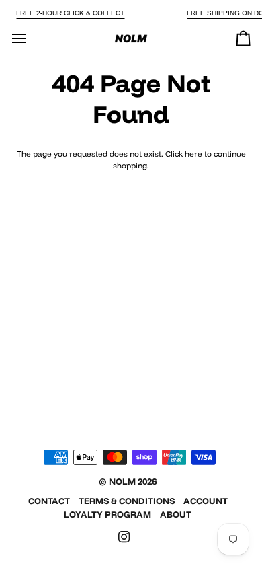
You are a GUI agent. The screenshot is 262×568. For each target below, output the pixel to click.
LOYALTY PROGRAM (107, 514)
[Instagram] (124, 537)
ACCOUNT (205, 500)
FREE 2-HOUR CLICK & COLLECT (70, 13)
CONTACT (49, 500)
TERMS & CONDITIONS (127, 500)
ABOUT (175, 514)
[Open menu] (31, 38)
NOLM (122, 481)
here (193, 154)
